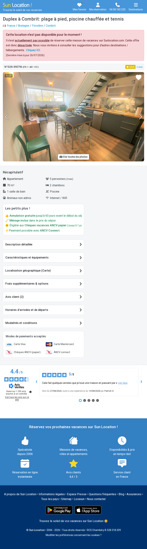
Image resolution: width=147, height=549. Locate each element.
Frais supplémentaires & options (26, 283)
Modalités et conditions (21, 323)
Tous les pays (50, 499)
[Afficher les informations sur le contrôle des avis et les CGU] (30, 391)
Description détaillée (18, 244)
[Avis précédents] (36, 382)
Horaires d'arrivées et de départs (26, 310)
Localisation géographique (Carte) (28, 270)
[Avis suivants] (141, 382)
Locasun (79, 499)
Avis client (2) (14, 297)
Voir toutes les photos (74, 156)
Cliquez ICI (33, 50)
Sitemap (66, 499)
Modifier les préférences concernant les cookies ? (73, 535)
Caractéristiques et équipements (27, 257)
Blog (121, 494)
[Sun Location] (17, 4)
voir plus (122, 382)
